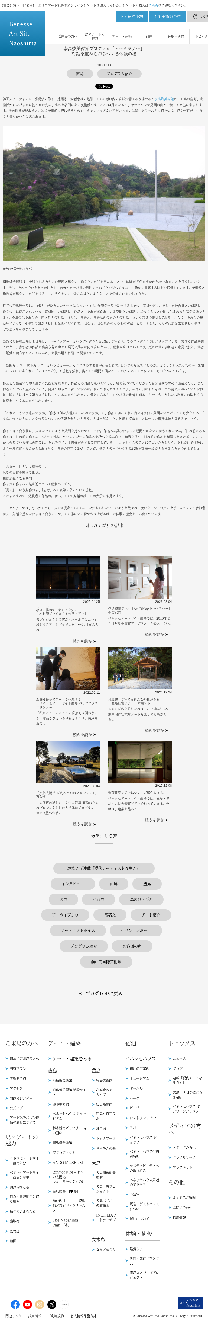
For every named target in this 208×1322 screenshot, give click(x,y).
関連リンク (13, 1316)
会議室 (134, 1194)
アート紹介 (150, 915)
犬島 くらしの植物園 (104, 1203)
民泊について (139, 1218)
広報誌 (15, 1231)
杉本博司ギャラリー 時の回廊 (69, 1130)
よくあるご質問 (184, 1197)
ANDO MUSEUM (68, 1162)
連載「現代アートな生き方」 (187, 1080)
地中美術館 (61, 1104)
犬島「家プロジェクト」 (106, 1189)
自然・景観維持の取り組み (24, 1199)
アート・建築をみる (72, 1059)
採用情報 (179, 1217)
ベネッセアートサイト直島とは (24, 1161)
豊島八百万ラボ (106, 1116)
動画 (13, 1241)
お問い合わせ (182, 1207)
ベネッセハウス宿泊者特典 (144, 1154)
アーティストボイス (78, 930)
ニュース (179, 1058)
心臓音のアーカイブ (106, 1092)
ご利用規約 (56, 1316)
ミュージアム (139, 1078)
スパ (133, 1127)
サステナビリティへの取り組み (144, 1168)
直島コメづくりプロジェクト (144, 1275)
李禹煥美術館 (164, 99)
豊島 (147, 884)
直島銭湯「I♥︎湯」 (66, 1191)
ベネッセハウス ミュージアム (69, 1116)
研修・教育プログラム (144, 1261)
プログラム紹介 (83, 946)
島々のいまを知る (23, 1211)
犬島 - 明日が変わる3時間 (187, 1095)
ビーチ (134, 1108)
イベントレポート (136, 930)
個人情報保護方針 (83, 1316)
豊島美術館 (104, 1080)
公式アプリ (18, 1108)
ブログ (178, 1068)
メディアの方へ (184, 1147)
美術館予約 (18, 1078)
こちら (153, 5)
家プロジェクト (64, 1152)
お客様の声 (132, 946)
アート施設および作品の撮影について (24, 1120)
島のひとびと (141, 899)
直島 (114, 884)
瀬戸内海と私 (19, 1187)
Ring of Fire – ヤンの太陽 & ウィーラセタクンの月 (69, 1176)
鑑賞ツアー (138, 1249)
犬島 (63, 899)
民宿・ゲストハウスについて (144, 1206)
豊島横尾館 (104, 1104)
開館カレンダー (21, 1098)
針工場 (101, 1128)
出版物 (15, 1221)
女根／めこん (106, 1249)
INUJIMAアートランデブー (106, 1220)
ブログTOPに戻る (104, 993)
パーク (134, 1098)
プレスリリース (184, 1157)
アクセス (16, 1088)
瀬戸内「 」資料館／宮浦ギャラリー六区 (69, 1205)
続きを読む (82, 641)
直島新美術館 (62, 1080)
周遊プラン (18, 1068)
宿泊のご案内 (139, 1068)
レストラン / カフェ (145, 1118)
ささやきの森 (106, 1148)
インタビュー (72, 884)
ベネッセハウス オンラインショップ (186, 1109)
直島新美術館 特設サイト (69, 1092)
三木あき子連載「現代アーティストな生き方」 (104, 868)
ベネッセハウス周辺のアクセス (144, 1182)
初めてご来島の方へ (24, 1058)
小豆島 (98, 899)
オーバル (136, 1088)
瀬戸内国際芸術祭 (106, 962)
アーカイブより (65, 915)
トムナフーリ (106, 1138)
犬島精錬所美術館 (106, 1175)
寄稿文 (110, 915)
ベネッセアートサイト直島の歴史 (24, 1175)
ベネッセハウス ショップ (143, 1140)
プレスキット (182, 1167)
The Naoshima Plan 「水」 (65, 1222)
